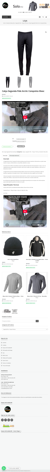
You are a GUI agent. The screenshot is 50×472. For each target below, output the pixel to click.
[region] (25, 6)
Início (4, 23)
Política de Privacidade (7, 358)
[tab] (5, 155)
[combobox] (25, 329)
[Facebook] (5, 420)
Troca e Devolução (6, 365)
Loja (3, 352)
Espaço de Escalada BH (7, 347)
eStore (18, 470)
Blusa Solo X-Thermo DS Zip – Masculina (37, 296)
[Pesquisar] (37, 321)
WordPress (28, 470)
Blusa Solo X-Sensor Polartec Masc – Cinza (13, 296)
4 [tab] (23, 12)
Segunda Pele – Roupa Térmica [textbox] (25, 329)
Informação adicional (14, 155)
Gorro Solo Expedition (13, 259)
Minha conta (5, 355)
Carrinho (4, 342)
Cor (13, 138)
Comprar (20, 146)
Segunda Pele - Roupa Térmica (21, 23)
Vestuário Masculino (10, 23)
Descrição (5, 155)
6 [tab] (26, 12)
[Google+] (8, 420)
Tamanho (14, 141)
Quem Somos (5, 360)
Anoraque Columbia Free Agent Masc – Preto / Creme (37, 260)
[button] (4, 468)
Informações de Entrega (7, 350)
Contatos (4, 345)
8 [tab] (29, 12)
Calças (23, 151)
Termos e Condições (7, 363)
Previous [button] (4, 6)
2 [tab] (20, 12)
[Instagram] (2, 420)
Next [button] (46, 6)
